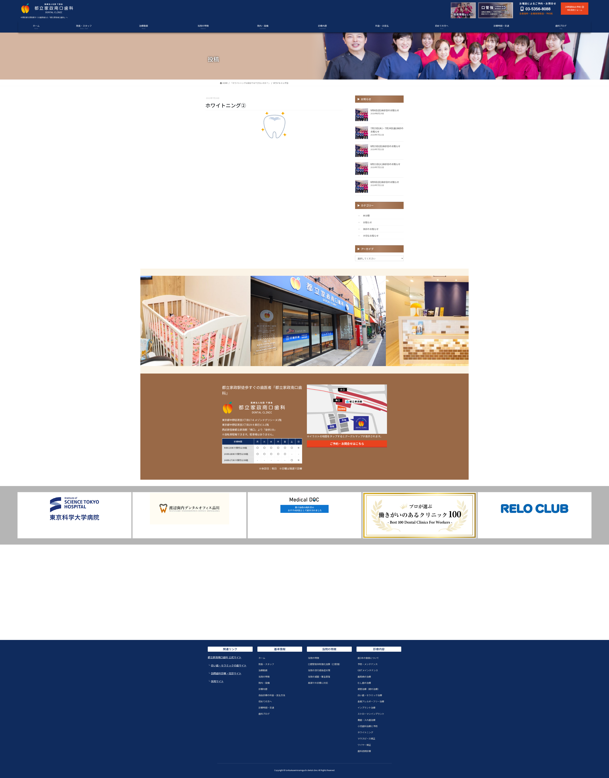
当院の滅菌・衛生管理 (319, 676)
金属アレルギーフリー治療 (371, 701)
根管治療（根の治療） (369, 689)
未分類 (366, 215)
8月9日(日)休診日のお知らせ (384, 182)
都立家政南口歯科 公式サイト (224, 657)
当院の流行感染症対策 (319, 670)
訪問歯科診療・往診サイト (226, 673)
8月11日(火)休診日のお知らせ (385, 164)
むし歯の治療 (364, 682)
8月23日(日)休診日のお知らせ (385, 146)
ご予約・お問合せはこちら (347, 443)
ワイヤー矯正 (364, 744)
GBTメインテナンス (368, 670)
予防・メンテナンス (368, 664)
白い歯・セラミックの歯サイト (228, 665)
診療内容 (263, 689)
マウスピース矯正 (366, 738)
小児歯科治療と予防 (368, 726)
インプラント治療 (366, 707)
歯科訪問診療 (364, 751)
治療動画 (263, 670)
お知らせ (367, 222)
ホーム (262, 657)
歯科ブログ (264, 713)
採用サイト (217, 681)
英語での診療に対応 (318, 682)
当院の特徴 (264, 676)
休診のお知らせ (371, 229)
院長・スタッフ (266, 664)
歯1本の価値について (368, 657)
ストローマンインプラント (371, 713)
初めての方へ (265, 701)
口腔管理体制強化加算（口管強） (324, 664)
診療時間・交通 (266, 707)
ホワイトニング (365, 732)
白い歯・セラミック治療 (370, 695)
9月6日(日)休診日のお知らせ (384, 110)
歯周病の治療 (364, 676)
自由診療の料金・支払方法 (272, 695)
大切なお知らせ (371, 235)
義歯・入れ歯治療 (366, 720)
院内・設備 (264, 682)
